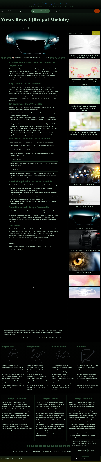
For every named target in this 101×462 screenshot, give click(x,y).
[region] (33, 289)
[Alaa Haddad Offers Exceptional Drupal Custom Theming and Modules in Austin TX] (3, 11)
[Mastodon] (64, 445)
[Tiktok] (60, 445)
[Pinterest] (52, 445)
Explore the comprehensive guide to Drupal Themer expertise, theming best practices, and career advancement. (50, 433)
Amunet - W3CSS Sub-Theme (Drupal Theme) (84, 250)
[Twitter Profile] (5, 58)
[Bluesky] (40, 445)
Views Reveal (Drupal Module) (84, 228)
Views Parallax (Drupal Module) (84, 184)
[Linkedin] (44, 445)
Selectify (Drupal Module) (84, 272)
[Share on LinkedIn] (56, 58)
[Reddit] (56, 445)
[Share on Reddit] (61, 58)
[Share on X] (53, 58)
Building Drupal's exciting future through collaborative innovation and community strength (84, 108)
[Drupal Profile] (10, 58)
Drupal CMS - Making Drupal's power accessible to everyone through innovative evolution (84, 134)
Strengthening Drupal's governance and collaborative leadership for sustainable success (84, 82)
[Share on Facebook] (50, 58)
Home (2, 28)
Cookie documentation (89, 458)
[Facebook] (28, 445)
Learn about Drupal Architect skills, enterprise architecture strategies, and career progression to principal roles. (82, 435)
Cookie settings (81, 450)
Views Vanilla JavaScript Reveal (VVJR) (11, 249)
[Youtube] (48, 445)
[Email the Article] (64, 58)
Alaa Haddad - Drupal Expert (50, 4)
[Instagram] (32, 445)
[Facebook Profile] (2, 58)
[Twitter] (36, 445)
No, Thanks (91, 450)
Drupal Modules (9, 28)
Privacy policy (79, 458)
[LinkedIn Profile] (7, 58)
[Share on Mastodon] (59, 58)
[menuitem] (11, 11)
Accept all (85, 455)
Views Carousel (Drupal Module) (84, 206)
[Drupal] (68, 445)
